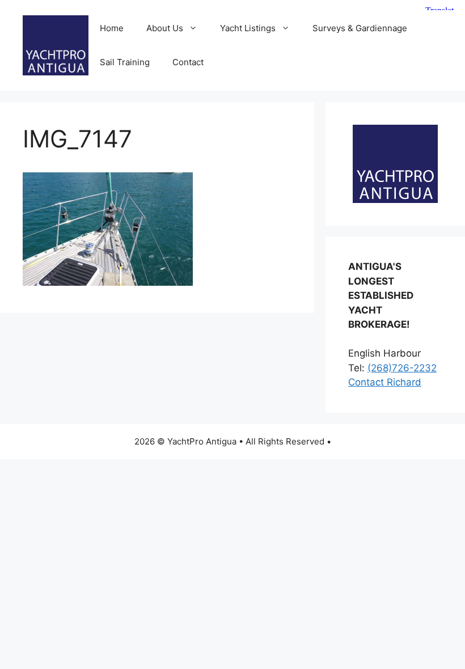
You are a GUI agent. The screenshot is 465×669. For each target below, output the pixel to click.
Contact (188, 62)
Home (112, 28)
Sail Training (125, 62)
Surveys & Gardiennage (359, 28)
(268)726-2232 (402, 368)
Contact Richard (384, 382)
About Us (164, 28)
